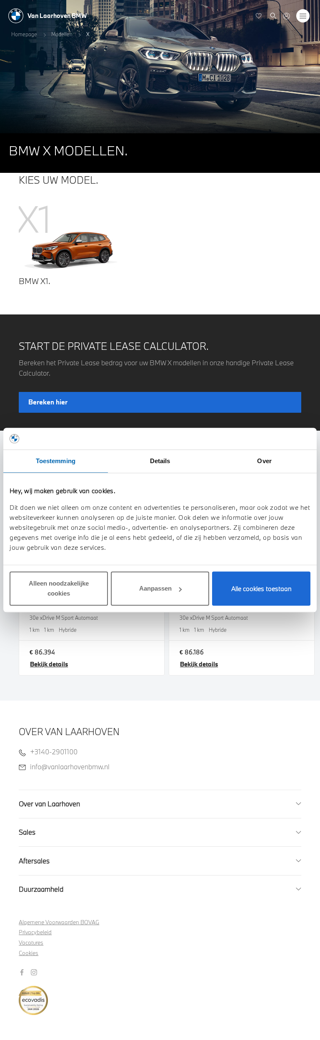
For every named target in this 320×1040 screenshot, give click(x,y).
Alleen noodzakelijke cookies (59, 588)
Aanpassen (155, 588)
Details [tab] (160, 460)
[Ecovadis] (160, 996)
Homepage (24, 34)
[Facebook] (23, 971)
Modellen (61, 34)
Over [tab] (264, 460)
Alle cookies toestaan (261, 588)
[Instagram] (35, 971)
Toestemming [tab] (55, 460)
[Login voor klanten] (286, 16)
